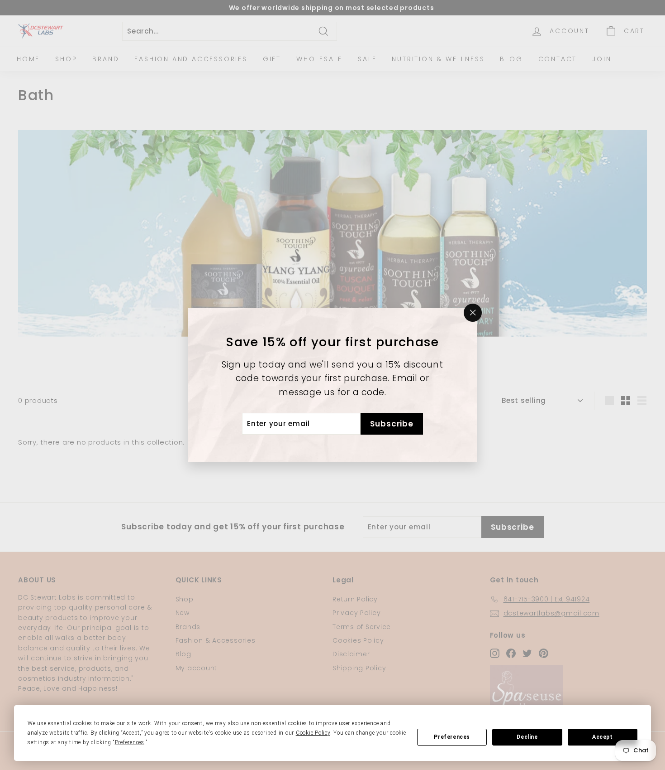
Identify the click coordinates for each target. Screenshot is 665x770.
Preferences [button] (129, 742)
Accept (602, 737)
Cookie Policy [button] (313, 733)
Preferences (452, 737)
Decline (527, 737)
